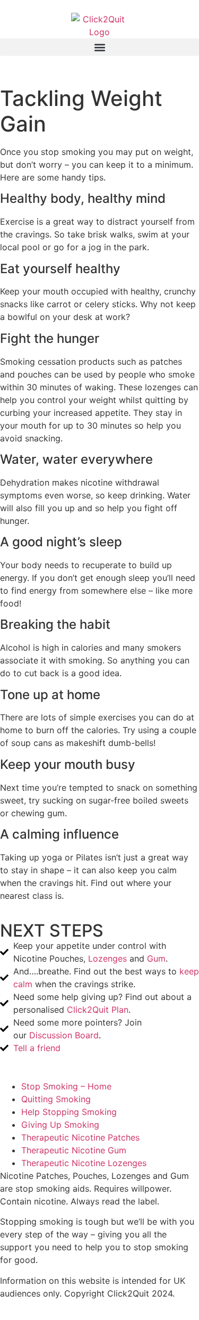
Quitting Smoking (56, 1099)
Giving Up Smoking (60, 1124)
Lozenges (107, 958)
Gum (156, 958)
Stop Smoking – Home (66, 1086)
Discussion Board (64, 1035)
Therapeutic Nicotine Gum (73, 1150)
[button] (99, 47)
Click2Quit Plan (97, 1009)
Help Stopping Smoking (69, 1111)
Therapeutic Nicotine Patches (80, 1137)
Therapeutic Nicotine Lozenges (83, 1163)
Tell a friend (36, 1048)
